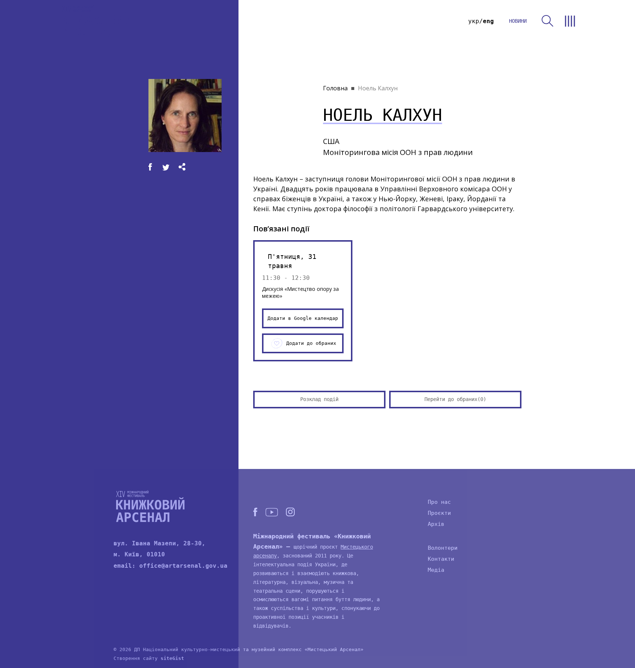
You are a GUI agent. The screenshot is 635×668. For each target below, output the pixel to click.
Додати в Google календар (303, 318)
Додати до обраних (311, 343)
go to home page (96, 21)
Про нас (439, 502)
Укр (473, 21)
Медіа (436, 570)
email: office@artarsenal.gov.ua (170, 565)
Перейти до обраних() (455, 399)
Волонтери (443, 548)
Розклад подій (319, 399)
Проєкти (439, 513)
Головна (335, 88)
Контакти (441, 559)
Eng (488, 21)
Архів (436, 524)
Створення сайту (149, 658)
